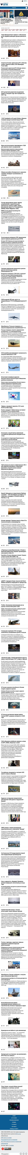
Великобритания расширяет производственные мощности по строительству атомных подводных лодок (13, 1004)
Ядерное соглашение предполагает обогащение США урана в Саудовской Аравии (12, 799)
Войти (25, 1)
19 (2, 30)
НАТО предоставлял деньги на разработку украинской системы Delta (21, 20)
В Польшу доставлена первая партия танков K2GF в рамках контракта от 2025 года (13, 716)
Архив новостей (5, 28)
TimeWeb (11, 1145)
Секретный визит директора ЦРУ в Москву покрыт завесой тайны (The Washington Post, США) (14, 64)
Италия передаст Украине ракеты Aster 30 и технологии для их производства (14, 521)
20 (6, 30)
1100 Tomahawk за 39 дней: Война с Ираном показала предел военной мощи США (13, 119)
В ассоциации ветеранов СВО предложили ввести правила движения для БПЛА (13, 238)
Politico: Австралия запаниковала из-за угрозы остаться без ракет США (12, 605)
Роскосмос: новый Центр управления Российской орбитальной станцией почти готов (13, 434)
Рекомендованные (14, 1120)
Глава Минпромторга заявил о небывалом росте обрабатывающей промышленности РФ (13, 36)
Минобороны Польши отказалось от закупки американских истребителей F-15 (13, 327)
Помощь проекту (14, 1128)
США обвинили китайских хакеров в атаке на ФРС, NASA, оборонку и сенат (13, 742)
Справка (14, 1122)
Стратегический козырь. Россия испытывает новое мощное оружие (11, 910)
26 (21, 30)
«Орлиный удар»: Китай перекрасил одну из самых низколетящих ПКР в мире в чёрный (14, 658)
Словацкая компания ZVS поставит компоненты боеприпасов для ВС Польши (13, 631)
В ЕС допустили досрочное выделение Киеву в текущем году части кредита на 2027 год (12, 93)
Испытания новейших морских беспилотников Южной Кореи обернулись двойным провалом (13, 378)
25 (17, 30)
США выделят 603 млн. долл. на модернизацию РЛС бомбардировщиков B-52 (14, 301)
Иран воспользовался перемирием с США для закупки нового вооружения (13, 146)
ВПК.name (18, 1134)
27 (24, 30)
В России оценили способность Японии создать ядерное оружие (12, 688)
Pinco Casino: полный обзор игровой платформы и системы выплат (11, 1087)
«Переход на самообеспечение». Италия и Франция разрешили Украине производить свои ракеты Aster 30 (13, 551)
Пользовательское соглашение (9, 1139)
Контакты (14, 1126)
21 (10, 30)
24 (13, 30)
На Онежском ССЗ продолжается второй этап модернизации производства (13, 853)
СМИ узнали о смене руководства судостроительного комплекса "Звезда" (12, 828)
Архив (14, 1115)
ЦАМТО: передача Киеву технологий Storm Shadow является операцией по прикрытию (13, 581)
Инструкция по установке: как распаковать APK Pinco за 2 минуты (13, 1054)
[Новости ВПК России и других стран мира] (4, 5)
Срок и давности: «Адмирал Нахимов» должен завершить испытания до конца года (13, 883)
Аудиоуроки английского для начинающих (13, 1030)
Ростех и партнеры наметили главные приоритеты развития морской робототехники (12, 943)
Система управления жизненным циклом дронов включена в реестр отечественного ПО (13, 270)
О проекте (14, 1124)
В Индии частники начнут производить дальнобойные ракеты (7, 21)
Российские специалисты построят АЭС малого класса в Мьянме (12, 773)
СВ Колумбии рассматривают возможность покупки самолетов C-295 (14, 353)
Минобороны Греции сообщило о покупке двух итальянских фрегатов (13, 975)
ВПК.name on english (6, 1137)
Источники (14, 1118)
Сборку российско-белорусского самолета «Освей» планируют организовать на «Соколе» (13, 173)
